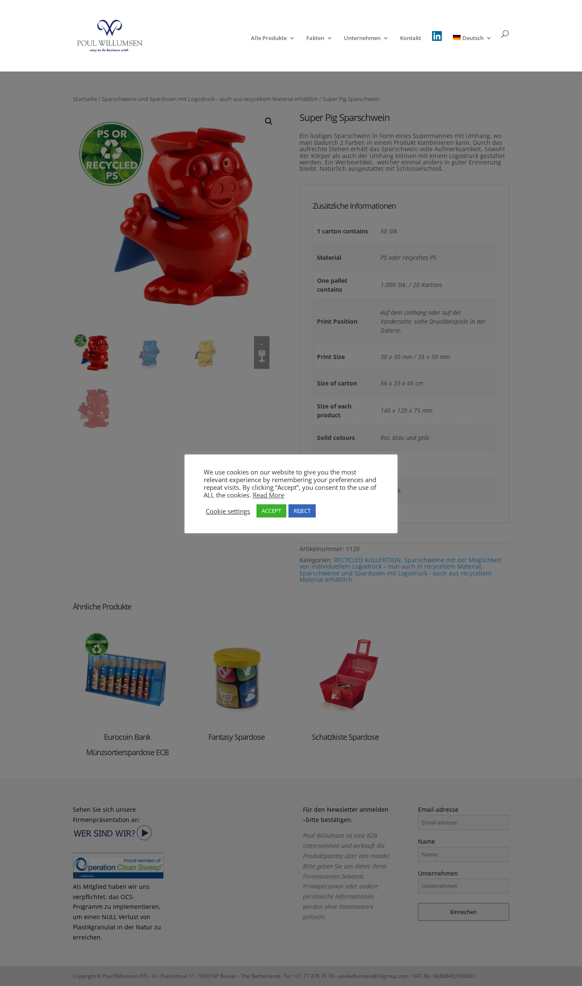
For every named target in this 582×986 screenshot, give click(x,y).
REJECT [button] (302, 511)
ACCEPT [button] (271, 511)
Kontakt (410, 38)
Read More (268, 495)
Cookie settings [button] (228, 511)
